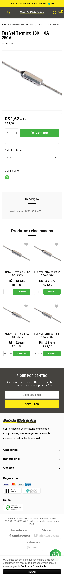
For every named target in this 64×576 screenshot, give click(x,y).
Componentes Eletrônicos (23, 25)
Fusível (40, 25)
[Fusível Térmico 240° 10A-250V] (47, 267)
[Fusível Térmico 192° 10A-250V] (17, 329)
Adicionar (21, 292)
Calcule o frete (13, 150)
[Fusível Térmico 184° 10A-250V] (47, 329)
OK (55, 157)
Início (6, 25)
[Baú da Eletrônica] (32, 12)
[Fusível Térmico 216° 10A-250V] (17, 267)
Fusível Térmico (52, 25)
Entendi (32, 572)
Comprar (42, 133)
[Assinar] (32, 404)
